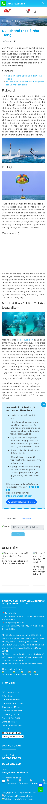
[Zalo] (3, 781)
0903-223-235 (16, 3)
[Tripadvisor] (35, 782)
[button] (43, 558)
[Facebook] (12, 782)
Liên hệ (5, 729)
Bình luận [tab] (11, 518)
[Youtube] (23, 782)
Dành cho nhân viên (12, 725)
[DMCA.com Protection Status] (17, 796)
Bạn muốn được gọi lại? (22, 502)
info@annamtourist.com (15, 772)
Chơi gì (17, 21)
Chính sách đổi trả (11, 707)
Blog (8, 21)
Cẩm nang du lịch (10, 714)
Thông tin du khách (11, 733)
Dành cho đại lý (9, 722)
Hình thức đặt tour (11, 699)
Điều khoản (7, 696)
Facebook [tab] (26, 518)
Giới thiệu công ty (10, 692)
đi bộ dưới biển (25, 340)
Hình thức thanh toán (12, 703)
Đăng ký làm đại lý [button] (11, 718)
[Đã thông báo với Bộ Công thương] (18, 799)
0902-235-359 (11, 763)
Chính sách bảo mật (12, 710)
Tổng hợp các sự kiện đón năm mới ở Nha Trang (15, 562)
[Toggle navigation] (42, 11)
